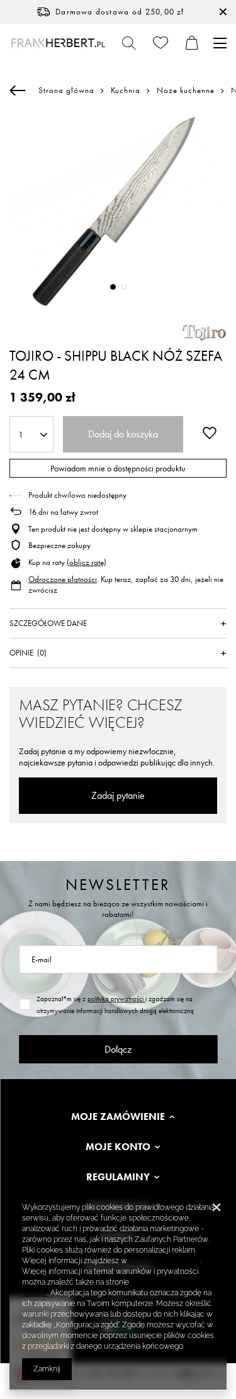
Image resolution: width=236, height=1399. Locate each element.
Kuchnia (125, 90)
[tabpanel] (118, 211)
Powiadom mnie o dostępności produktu (118, 468)
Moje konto (118, 1147)
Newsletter (118, 884)
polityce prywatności (164, 1260)
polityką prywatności (116, 998)
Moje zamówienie (118, 1117)
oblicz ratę (86, 562)
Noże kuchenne (186, 90)
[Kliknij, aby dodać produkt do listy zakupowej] (210, 433)
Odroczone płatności (62, 579)
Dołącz (118, 1049)
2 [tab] (123, 287)
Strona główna (66, 90)
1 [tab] (113, 287)
